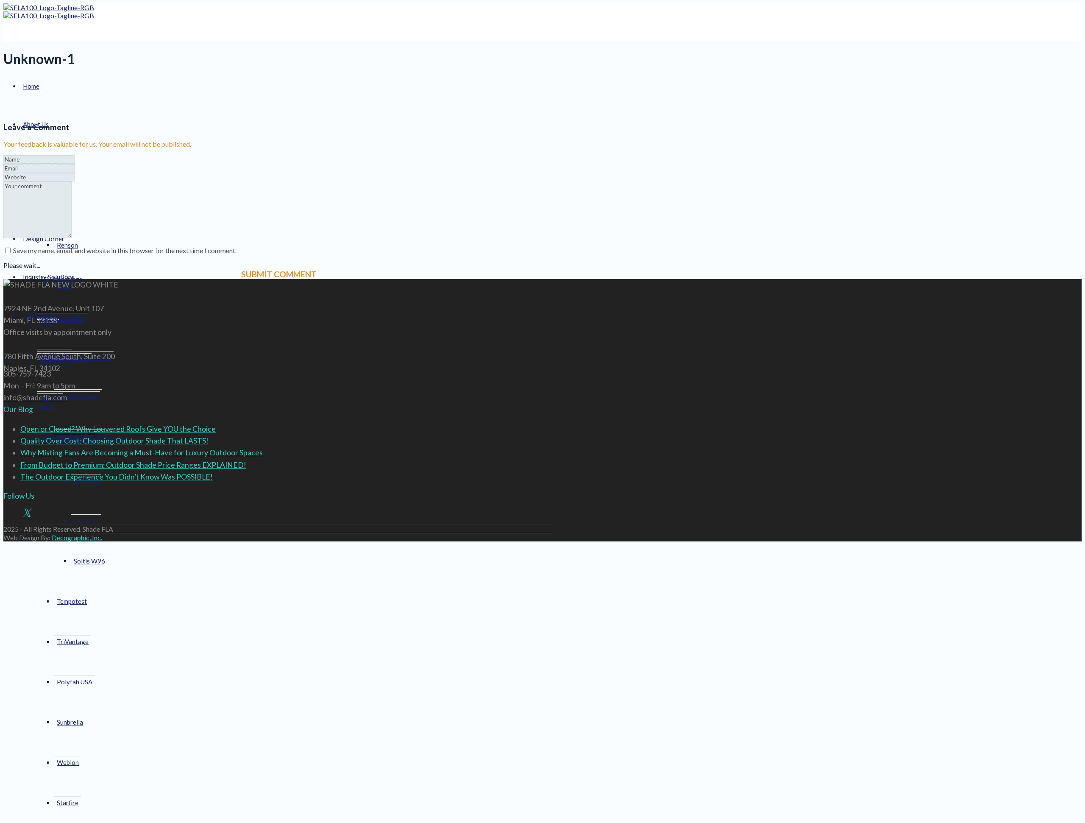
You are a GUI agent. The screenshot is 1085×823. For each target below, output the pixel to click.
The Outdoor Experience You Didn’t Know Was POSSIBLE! (116, 476)
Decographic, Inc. (77, 537)
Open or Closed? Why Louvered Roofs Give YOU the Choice (118, 428)
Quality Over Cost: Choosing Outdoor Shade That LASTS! (114, 440)
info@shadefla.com (35, 397)
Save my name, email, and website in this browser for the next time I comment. (124, 250)
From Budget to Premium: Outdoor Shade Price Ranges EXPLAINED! (133, 464)
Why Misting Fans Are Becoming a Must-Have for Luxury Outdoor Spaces (141, 452)
